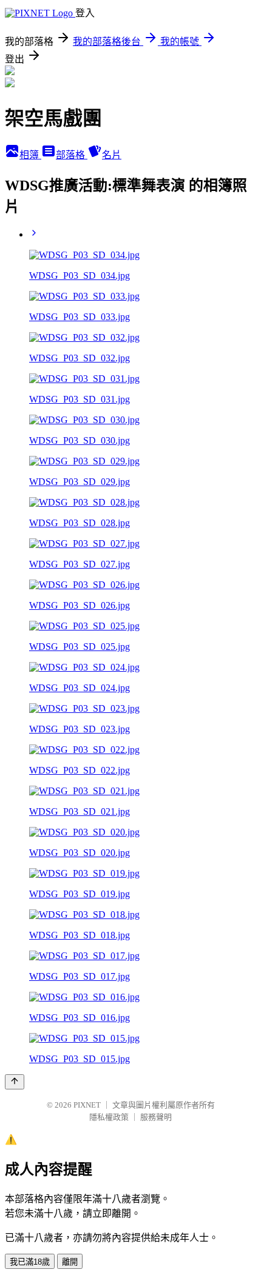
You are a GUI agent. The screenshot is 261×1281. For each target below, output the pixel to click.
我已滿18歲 (30, 1261)
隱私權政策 (109, 1117)
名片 (111, 155)
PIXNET (87, 1104)
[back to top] (14, 1081)
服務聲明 (156, 1117)
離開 (70, 1261)
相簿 (30, 155)
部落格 (71, 155)
